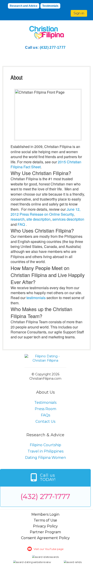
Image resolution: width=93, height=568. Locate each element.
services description (68, 219)
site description (38, 219)
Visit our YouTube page (48, 549)
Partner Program (45, 532)
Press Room (45, 409)
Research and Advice (23, 5)
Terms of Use (45, 520)
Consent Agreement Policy (45, 538)
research (18, 219)
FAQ (21, 224)
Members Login (45, 514)
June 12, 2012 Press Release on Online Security (45, 212)
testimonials (36, 297)
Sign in (79, 13)
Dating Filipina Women (45, 457)
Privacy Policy (45, 526)
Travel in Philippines (45, 451)
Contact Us (45, 421)
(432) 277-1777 (53, 47)
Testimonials (50, 5)
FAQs (45, 415)
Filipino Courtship (45, 445)
